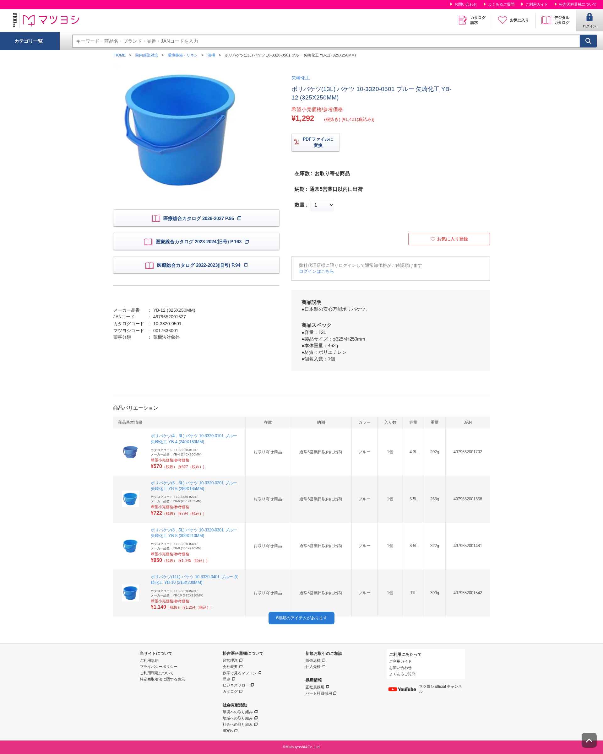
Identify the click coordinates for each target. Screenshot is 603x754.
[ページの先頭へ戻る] (589, 740)
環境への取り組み (238, 712)
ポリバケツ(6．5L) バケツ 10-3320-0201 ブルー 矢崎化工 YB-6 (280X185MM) (194, 486)
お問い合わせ (465, 4)
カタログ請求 (478, 20)
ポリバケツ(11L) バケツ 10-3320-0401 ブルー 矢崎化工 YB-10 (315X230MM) (194, 579)
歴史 (226, 679)
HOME (120, 55)
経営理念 (230, 660)
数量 (300, 204)
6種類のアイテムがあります (301, 618)
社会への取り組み (238, 724)
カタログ (230, 691)
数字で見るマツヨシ (240, 673)
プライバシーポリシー (158, 667)
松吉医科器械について (578, 4)
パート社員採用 (319, 693)
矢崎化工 (300, 77)
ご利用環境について (157, 673)
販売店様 (313, 660)
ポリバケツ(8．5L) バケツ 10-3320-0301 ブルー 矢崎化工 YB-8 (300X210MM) (194, 533)
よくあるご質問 (501, 4)
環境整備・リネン (183, 55)
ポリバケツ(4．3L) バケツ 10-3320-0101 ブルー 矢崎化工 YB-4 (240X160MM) (194, 439)
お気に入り (519, 20)
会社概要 (230, 667)
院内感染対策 (146, 55)
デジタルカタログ (561, 20)
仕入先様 (313, 667)
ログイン (589, 26)
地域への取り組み (238, 718)
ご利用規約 (149, 660)
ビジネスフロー (236, 685)
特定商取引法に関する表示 (162, 679)
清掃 (211, 55)
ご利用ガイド (536, 4)
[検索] (588, 41)
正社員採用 (315, 687)
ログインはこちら (316, 271)
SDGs (228, 731)
